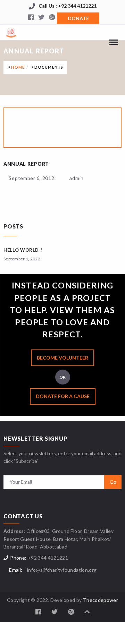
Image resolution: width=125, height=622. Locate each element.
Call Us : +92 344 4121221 (68, 6)
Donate (78, 18)
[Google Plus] (52, 17)
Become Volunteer (62, 358)
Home (18, 67)
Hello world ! (22, 250)
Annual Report (26, 164)
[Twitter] (41, 17)
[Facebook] (31, 17)
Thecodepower (100, 600)
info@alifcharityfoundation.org (62, 570)
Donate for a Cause (63, 396)
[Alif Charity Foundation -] (11, 31)
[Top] (87, 612)
